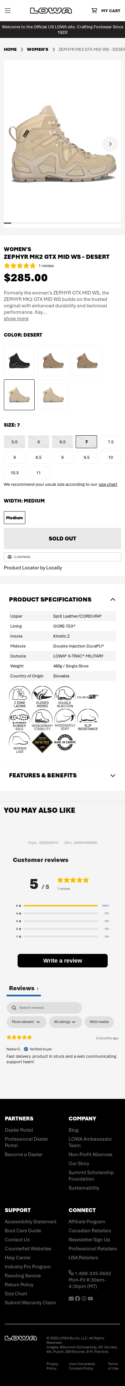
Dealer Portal (19, 1130)
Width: (24, 501)
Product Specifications (50, 599)
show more (16, 318)
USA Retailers (83, 1258)
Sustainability (84, 1188)
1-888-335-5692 (92, 1273)
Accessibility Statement (30, 1221)
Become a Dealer (23, 1154)
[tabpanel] (62, 1050)
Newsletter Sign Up (89, 1240)
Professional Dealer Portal (26, 1142)
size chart (108, 484)
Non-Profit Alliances (91, 1154)
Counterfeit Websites (28, 1249)
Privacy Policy (52, 1366)
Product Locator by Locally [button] (33, 568)
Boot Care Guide (23, 1230)
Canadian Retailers (90, 1230)
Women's (38, 49)
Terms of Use (113, 1366)
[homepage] (51, 10)
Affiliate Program (87, 1221)
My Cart (110, 11)
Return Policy (19, 1285)
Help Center (18, 1258)
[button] (24, 223)
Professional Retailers (93, 1249)
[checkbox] (99, 1022)
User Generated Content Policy (82, 1366)
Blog (74, 1130)
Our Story (79, 1163)
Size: (12, 425)
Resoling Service (23, 1276)
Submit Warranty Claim (30, 1303)
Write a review (62, 960)
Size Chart (16, 1294)
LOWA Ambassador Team (90, 1142)
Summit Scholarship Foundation (91, 1175)
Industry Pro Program (28, 1267)
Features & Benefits (43, 775)
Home (10, 49)
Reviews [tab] (23, 988)
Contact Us (17, 1240)
